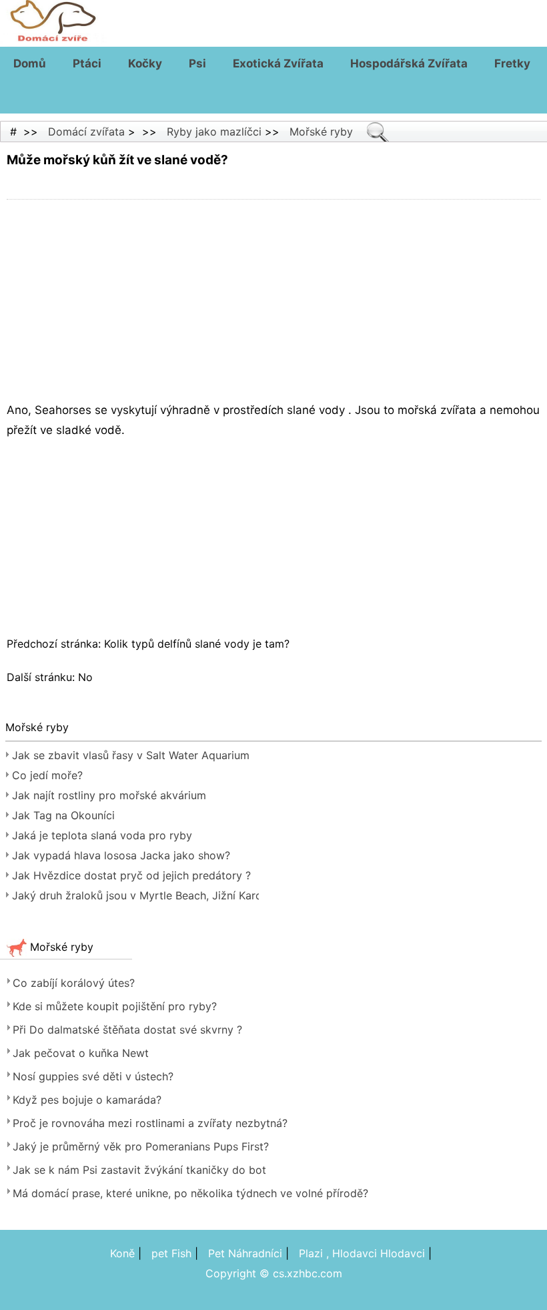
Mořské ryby (321, 131)
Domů (29, 63)
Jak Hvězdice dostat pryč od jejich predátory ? (131, 875)
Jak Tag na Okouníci (63, 815)
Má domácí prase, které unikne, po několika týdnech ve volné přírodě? (190, 1193)
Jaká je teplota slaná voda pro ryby (102, 835)
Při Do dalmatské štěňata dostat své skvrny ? (127, 1029)
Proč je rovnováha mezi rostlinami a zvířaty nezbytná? (150, 1123)
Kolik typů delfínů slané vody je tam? (198, 643)
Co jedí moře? (47, 775)
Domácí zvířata (86, 131)
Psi (197, 63)
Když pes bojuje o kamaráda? (87, 1099)
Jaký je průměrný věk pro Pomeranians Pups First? (141, 1146)
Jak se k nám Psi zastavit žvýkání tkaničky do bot (139, 1169)
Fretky (512, 63)
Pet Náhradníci (245, 1253)
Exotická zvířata (278, 63)
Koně (122, 1253)
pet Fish (171, 1253)
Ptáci (87, 63)
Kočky (145, 63)
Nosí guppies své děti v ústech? (93, 1076)
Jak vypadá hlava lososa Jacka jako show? (121, 855)
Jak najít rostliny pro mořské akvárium (109, 795)
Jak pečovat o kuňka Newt (81, 1053)
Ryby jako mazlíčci (214, 131)
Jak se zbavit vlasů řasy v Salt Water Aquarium (130, 755)
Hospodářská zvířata (409, 63)
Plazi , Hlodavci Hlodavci (362, 1253)
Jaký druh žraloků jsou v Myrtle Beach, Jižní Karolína (135, 895)
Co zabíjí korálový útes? (74, 983)
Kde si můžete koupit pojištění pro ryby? (115, 1006)
